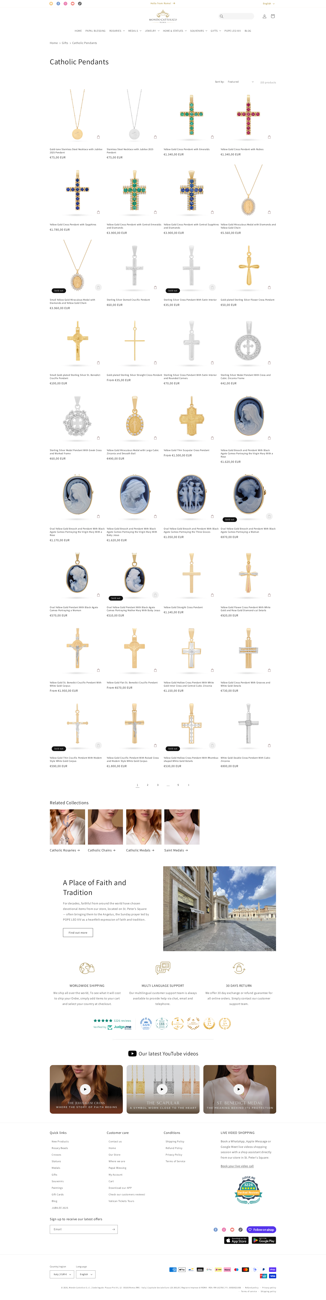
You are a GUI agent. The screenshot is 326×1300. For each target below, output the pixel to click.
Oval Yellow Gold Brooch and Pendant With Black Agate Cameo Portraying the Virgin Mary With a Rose (77, 532)
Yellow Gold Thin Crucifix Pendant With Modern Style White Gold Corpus (76, 759)
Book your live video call (237, 1166)
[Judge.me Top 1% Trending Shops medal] (225, 1024)
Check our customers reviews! (127, 1194)
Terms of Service (175, 1161)
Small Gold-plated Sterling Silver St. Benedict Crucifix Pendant (75, 377)
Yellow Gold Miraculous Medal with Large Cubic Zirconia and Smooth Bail (133, 452)
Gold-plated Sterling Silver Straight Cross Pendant (134, 375)
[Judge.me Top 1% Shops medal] (209, 1024)
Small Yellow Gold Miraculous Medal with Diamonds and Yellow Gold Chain (72, 301)
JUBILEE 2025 (60, 1207)
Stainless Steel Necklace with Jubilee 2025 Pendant (130, 151)
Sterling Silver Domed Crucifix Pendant (128, 299)
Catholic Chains (99, 850)
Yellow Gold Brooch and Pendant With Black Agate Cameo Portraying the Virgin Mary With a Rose (247, 453)
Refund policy (251, 1287)
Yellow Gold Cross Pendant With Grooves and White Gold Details (245, 684)
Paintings (57, 1187)
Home (54, 43)
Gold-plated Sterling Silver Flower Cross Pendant (247, 299)
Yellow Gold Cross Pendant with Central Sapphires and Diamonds (191, 226)
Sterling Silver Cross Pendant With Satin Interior (190, 299)
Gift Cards (58, 1194)
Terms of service (249, 1291)
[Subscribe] (113, 1229)
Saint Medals (174, 850)
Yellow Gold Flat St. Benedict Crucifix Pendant (132, 682)
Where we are (117, 1161)
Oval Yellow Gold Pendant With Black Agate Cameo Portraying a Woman (74, 609)
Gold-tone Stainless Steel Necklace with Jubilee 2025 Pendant (76, 151)
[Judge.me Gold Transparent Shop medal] (178, 1024)
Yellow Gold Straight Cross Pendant (183, 607)
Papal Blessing (117, 1168)
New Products (60, 1141)
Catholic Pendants (84, 43)
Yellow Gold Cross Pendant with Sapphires (73, 224)
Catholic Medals (138, 850)
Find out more (78, 932)
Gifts (65, 43)
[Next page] (188, 785)
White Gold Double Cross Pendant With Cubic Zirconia (245, 759)
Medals (56, 1168)
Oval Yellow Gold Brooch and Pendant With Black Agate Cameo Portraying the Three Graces (191, 530)
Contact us (115, 1141)
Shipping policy (268, 1291)
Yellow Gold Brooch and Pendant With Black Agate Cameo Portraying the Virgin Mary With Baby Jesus (132, 532)
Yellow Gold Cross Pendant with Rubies (242, 149)
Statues (56, 1161)
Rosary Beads (60, 1148)
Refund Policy (174, 1148)
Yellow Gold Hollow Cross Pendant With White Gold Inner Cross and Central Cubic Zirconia (189, 684)
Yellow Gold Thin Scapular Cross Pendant (186, 450)
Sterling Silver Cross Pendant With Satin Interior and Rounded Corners (190, 377)
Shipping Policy (175, 1141)
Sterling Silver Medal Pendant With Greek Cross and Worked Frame (76, 452)
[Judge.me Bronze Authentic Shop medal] (193, 1024)
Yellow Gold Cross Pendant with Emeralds (186, 149)
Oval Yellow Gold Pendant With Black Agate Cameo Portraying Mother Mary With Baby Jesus (133, 609)
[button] (222, 16)
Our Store (114, 1154)
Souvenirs (58, 1181)
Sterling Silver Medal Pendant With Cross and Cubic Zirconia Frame (246, 377)
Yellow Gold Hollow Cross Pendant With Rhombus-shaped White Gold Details (191, 759)
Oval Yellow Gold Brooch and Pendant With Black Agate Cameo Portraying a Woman (248, 530)
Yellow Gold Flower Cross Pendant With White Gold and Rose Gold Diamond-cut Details (246, 609)
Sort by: (219, 81)
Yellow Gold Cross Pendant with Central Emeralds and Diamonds (134, 226)
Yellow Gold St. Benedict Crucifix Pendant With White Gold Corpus (75, 684)
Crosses (56, 1154)
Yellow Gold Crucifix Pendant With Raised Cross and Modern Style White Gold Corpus (133, 759)
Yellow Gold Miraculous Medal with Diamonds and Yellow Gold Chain (248, 226)
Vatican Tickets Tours (121, 1201)
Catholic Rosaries (63, 850)
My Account (116, 1174)
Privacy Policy (174, 1154)
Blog (54, 1201)
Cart (111, 1181)
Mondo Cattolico (77, 1287)
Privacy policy (269, 1287)
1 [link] (137, 785)
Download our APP (120, 1187)
